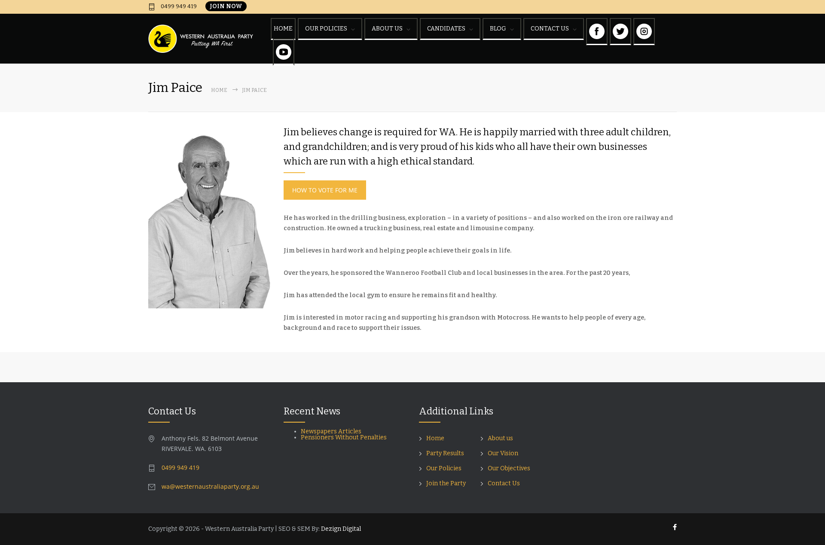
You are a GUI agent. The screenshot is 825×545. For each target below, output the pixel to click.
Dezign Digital (341, 529)
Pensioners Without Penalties (344, 437)
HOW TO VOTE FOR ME (325, 190)
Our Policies (443, 468)
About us (500, 438)
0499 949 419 (178, 6)
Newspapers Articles (331, 431)
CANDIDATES (446, 28)
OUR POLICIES (326, 28)
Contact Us (504, 483)
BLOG (498, 28)
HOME (283, 28)
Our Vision (503, 453)
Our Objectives (509, 468)
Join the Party (446, 483)
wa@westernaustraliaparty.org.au (210, 486)
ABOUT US (387, 28)
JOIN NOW (226, 6)
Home (219, 90)
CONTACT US (550, 28)
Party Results (445, 453)
